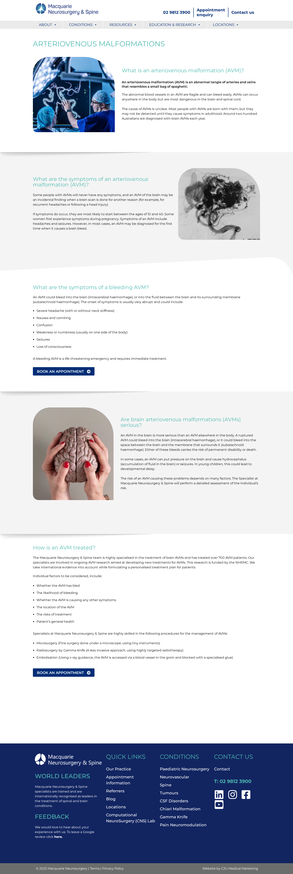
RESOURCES (120, 25)
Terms (95, 868)
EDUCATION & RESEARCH (172, 25)
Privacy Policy (113, 868)
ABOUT (45, 25)
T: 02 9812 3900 (232, 781)
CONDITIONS (80, 25)
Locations (223, 25)
